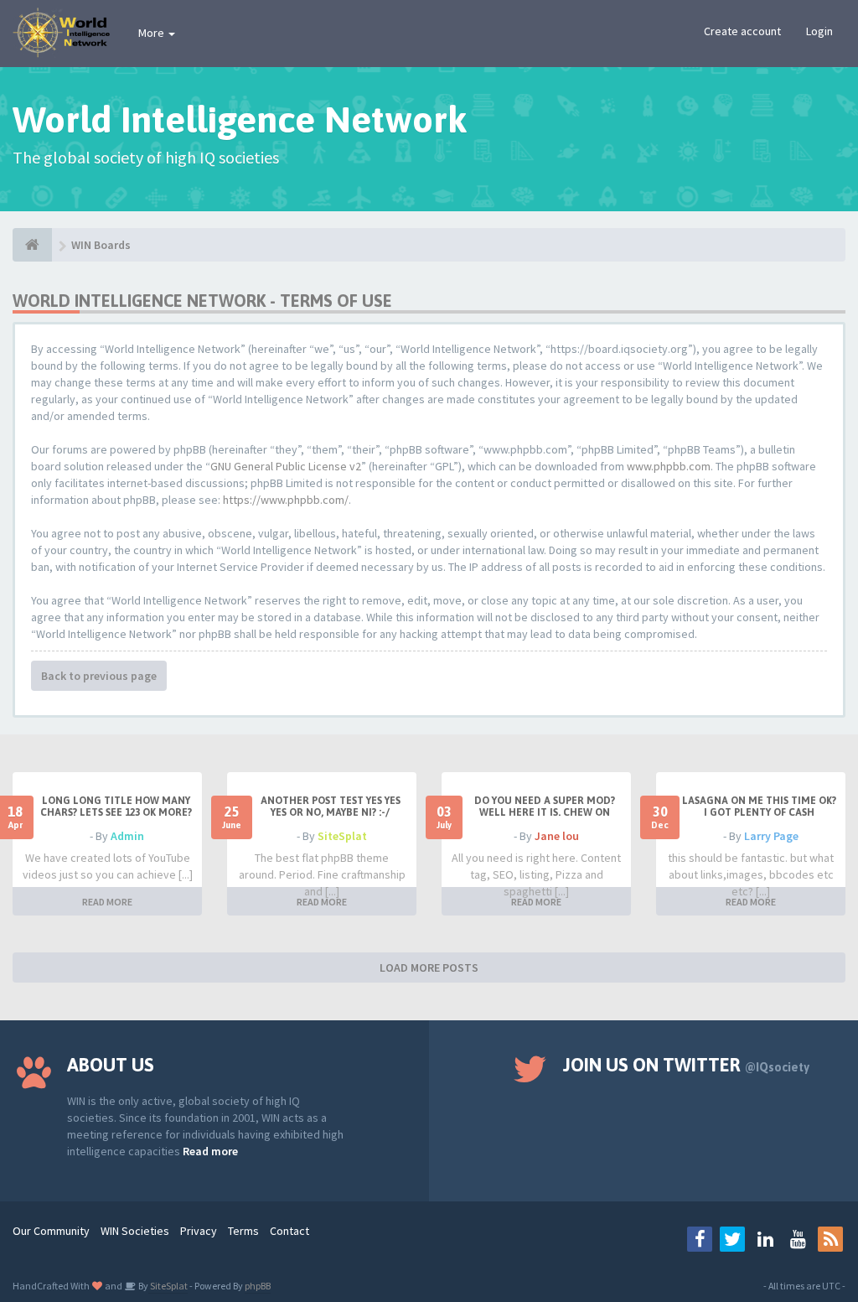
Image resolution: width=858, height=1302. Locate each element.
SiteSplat (342, 835)
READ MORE (107, 901)
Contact (289, 1230)
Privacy (198, 1230)
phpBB (258, 1285)
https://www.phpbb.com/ (286, 499)
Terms (243, 1230)
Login (819, 31)
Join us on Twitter (686, 1065)
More (152, 32)
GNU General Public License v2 (285, 466)
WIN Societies (135, 1230)
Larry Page (771, 835)
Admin (127, 835)
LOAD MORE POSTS (429, 967)
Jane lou (557, 835)
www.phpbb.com (669, 466)
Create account (742, 31)
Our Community (51, 1230)
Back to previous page (99, 675)
